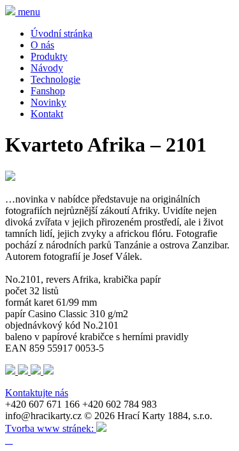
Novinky (48, 102)
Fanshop (48, 90)
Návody (47, 67)
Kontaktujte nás (36, 392)
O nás (42, 44)
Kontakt (47, 113)
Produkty (49, 56)
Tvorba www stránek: (50, 428)
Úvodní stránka (61, 33)
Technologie (55, 79)
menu (29, 11)
